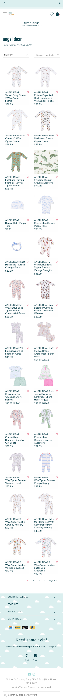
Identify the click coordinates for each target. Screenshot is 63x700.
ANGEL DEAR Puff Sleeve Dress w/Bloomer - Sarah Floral (44, 352)
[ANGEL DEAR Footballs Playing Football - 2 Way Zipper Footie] (17, 162)
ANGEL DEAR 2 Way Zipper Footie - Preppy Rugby (44, 480)
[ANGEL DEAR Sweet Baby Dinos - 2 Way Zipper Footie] (17, 77)
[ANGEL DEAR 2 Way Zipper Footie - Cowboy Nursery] (17, 504)
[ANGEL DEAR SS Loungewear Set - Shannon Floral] (17, 333)
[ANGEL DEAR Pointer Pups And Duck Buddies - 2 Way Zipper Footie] (46, 77)
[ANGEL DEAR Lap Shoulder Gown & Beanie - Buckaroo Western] (46, 289)
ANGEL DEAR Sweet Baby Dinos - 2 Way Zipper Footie (15, 97)
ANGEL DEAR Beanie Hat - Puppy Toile (15, 223)
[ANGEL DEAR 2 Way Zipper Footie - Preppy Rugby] (46, 462)
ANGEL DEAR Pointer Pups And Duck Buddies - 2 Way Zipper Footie (44, 97)
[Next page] (44, 580)
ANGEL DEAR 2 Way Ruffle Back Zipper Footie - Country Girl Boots (15, 309)
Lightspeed (45, 687)
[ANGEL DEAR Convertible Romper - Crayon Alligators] (46, 419)
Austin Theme (19, 687)
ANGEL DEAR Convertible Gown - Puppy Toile (44, 223)
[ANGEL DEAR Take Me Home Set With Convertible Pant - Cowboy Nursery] (46, 504)
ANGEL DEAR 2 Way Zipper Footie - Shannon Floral (15, 480)
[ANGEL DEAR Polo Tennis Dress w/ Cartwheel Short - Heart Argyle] (46, 376)
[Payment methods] (11, 627)
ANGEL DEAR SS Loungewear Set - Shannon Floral (14, 351)
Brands (13, 44)
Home (5, 44)
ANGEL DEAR (24, 44)
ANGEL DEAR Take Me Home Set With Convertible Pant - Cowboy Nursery (44, 523)
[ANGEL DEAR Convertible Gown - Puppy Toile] (46, 205)
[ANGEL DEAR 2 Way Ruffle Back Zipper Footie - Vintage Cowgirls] (46, 246)
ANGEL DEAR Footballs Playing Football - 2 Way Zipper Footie (14, 181)
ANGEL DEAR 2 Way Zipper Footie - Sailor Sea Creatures (44, 566)
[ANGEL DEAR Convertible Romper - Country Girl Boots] (17, 419)
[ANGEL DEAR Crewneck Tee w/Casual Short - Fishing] (17, 376)
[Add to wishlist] (28, 92)
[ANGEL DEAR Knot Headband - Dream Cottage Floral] (17, 246)
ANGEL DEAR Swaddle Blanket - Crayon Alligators (44, 180)
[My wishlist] (52, 14)
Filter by (8, 54)
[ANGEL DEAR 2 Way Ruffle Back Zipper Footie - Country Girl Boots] (17, 289)
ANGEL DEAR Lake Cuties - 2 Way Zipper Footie (15, 138)
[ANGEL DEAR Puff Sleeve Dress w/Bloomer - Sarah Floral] (46, 333)
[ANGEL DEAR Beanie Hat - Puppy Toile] (17, 205)
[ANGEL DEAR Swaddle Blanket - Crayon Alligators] (46, 162)
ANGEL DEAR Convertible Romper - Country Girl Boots (14, 438)
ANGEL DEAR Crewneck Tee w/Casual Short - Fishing (14, 395)
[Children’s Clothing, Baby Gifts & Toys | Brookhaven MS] (11, 13)
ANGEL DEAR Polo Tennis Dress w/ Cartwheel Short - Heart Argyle (44, 395)
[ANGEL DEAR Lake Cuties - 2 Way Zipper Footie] (17, 120)
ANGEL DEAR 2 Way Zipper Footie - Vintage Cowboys (15, 565)
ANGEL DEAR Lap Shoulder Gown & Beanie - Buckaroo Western (44, 309)
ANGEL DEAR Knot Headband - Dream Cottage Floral (15, 265)
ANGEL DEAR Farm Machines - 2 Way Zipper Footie (44, 138)
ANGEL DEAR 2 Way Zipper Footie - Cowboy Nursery (15, 522)
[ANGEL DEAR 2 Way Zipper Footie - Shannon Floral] (17, 462)
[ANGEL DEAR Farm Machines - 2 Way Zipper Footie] (46, 120)
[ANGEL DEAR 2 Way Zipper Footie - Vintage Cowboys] (17, 547)
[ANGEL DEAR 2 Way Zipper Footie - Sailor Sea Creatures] (46, 547)
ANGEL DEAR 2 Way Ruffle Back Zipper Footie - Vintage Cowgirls (43, 266)
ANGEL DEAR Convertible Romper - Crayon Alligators (43, 438)
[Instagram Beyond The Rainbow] (34, 674)
